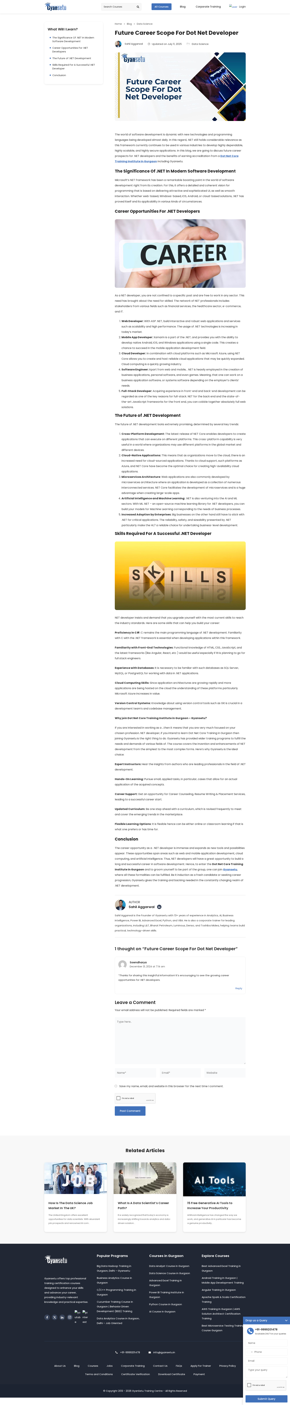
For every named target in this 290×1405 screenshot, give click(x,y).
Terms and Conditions (99, 1374)
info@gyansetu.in (164, 1352)
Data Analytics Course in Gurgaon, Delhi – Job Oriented (118, 1321)
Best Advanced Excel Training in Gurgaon (221, 1268)
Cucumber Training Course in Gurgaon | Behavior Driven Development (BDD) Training (115, 1306)
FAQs (179, 1366)
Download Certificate (171, 1374)
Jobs (110, 1366)
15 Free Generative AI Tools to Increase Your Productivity (209, 1205)
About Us (60, 1366)
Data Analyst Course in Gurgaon (169, 1266)
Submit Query (266, 1399)
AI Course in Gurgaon (162, 1311)
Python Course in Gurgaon (165, 1304)
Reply (238, 988)
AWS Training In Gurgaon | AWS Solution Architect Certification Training (221, 1313)
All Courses (161, 6)
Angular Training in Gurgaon (219, 1290)
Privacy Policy (227, 1366)
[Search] (138, 7)
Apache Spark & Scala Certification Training (224, 1299)
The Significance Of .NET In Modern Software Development (73, 39)
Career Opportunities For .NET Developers (70, 49)
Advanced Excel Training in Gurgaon (165, 1283)
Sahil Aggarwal (142, 907)
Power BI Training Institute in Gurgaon (166, 1295)
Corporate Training (133, 1366)
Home (118, 24)
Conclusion (59, 75)
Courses (93, 1366)
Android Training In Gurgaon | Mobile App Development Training (223, 1280)
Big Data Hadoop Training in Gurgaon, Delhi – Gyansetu (114, 1268)
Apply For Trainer (200, 1366)
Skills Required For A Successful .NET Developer (73, 66)
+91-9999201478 (130, 1352)
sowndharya (138, 962)
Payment (199, 1374)
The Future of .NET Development (71, 58)
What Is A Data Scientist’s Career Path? (143, 1205)
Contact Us (160, 1366)
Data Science (145, 24)
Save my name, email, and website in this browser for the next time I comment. (171, 1086)
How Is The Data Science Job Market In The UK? (71, 1205)
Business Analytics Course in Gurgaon (114, 1280)
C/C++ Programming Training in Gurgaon (116, 1292)
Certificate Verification (135, 1374)
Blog (129, 24)
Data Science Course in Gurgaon (169, 1273)
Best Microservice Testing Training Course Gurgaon (223, 1328)
